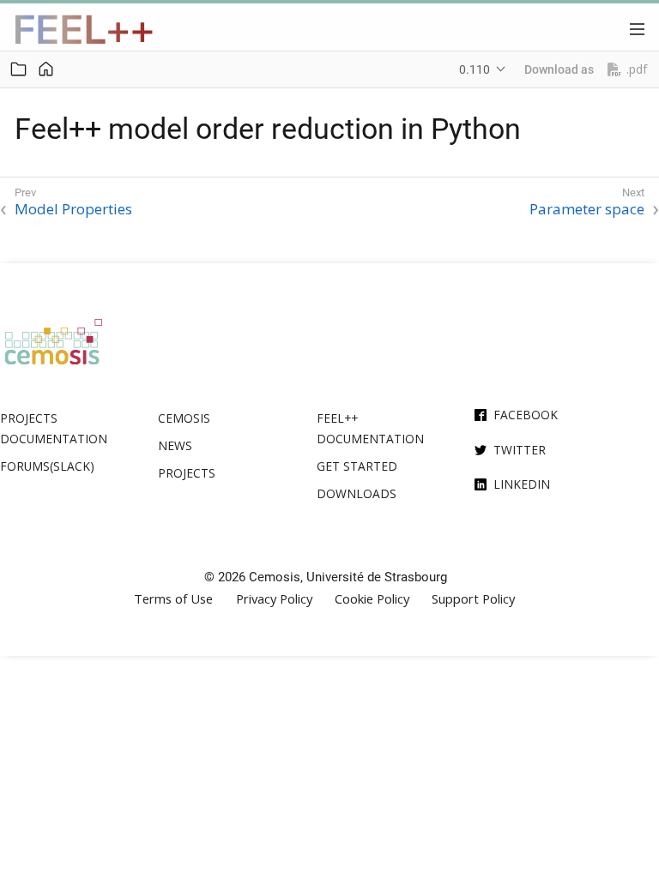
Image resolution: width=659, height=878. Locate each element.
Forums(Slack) (47, 466)
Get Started (357, 466)
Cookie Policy (372, 598)
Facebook (525, 414)
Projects (186, 473)
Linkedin (521, 484)
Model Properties (73, 209)
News (175, 445)
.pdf (636, 69)
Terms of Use (173, 598)
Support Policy (473, 598)
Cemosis (184, 418)
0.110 (474, 69)
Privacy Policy (274, 598)
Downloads (356, 493)
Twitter (519, 450)
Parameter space (586, 209)
